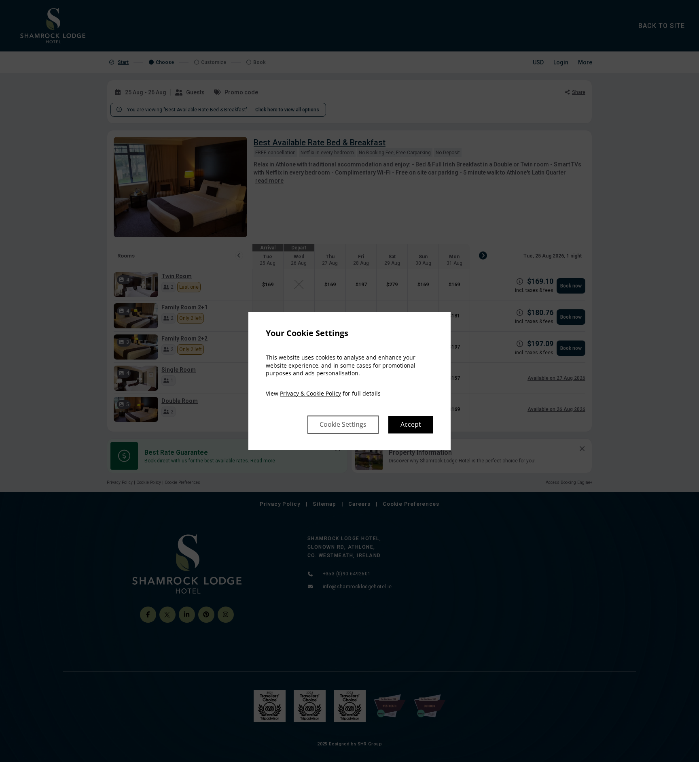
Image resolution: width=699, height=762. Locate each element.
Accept (410, 424)
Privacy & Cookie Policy (310, 393)
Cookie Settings (343, 424)
